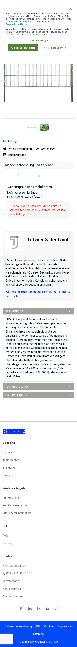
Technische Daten (16, 386)
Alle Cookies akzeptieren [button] (23, 47)
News (6, 475)
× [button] (70, 7)
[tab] (38, 311)
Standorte (9, 467)
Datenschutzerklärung (17, 24)
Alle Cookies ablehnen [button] (55, 47)
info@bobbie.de (16, 565)
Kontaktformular (13, 588)
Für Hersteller (11, 497)
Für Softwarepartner (15, 505)
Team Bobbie (11, 460)
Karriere (8, 452)
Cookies (49, 626)
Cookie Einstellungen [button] (38, 40)
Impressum (65, 626)
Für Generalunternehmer (17, 513)
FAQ (5, 535)
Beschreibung (14, 311)
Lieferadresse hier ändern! (23, 192)
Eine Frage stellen (17, 395)
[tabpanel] (31, 128)
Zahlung (8, 543)
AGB (38, 626)
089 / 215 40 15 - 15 (19, 573)
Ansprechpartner (13, 596)
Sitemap (38, 634)
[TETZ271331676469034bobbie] (32, 128)
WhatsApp (12, 581)
